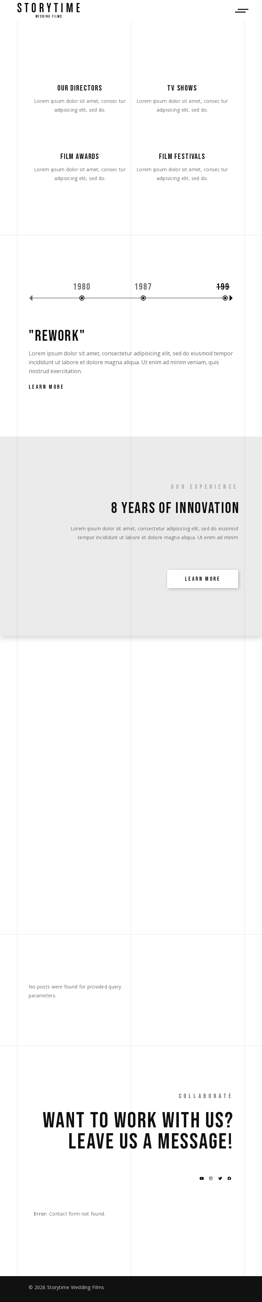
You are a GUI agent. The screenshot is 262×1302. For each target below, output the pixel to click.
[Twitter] (220, 1178)
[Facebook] (229, 1178)
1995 (38, 287)
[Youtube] (201, 1178)
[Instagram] (211, 1178)
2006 (160, 287)
